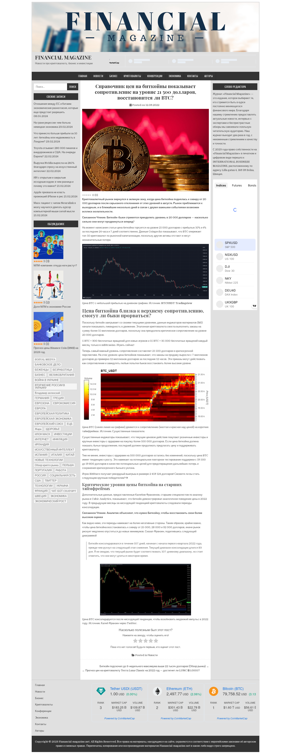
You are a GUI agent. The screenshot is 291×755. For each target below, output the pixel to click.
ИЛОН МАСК (42, 434)
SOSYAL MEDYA (45, 359)
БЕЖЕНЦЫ (42, 369)
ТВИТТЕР (51, 480)
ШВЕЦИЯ (40, 496)
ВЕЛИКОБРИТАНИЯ (61, 374)
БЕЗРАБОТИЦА (62, 369)
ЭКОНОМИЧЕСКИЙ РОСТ (50, 501)
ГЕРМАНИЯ (42, 398)
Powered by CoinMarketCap (119, 718)
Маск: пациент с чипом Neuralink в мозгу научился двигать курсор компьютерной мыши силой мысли (55, 207)
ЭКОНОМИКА (58, 496)
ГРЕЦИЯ (58, 398)
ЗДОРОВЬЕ (52, 429)
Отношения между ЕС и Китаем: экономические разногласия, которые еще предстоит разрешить (56, 108)
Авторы (208, 76)
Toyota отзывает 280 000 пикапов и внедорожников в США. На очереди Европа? (55, 152)
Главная (82, 76)
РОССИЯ (40, 475)
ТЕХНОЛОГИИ (43, 485)
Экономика (175, 76)
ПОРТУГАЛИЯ (43, 470)
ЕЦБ (69, 423)
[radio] (135, 641)
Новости (98, 76)
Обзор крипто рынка (46, 465)
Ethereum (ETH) (179, 688)
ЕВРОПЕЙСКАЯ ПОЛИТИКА (52, 413)
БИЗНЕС (40, 374)
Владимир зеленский (47, 392)
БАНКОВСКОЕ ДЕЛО (48, 364)
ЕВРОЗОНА (42, 403)
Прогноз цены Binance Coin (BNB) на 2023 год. (56, 350)
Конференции (154, 76)
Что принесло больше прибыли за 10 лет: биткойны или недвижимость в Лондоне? (55, 137)
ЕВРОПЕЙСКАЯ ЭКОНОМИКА (53, 418)
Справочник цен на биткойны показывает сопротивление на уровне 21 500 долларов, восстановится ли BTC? (145, 91)
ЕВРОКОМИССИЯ (64, 403)
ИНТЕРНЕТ (42, 439)
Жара (38, 429)
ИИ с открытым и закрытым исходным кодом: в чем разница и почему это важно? (53, 181)
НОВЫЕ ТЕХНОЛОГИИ (49, 460)
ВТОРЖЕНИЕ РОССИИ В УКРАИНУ (50, 386)
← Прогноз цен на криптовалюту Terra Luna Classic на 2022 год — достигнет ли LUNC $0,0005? (141, 670)
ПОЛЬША (68, 465)
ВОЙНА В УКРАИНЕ (47, 380)
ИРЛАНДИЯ (42, 444)
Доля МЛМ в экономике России (52, 306)
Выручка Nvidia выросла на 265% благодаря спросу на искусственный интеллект (55, 167)
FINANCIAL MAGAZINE (63, 57)
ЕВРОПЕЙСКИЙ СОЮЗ (49, 423)
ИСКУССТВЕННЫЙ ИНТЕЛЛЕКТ (54, 449)
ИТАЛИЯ (56, 454)
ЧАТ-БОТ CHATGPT (63, 490)
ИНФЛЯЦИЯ (60, 439)
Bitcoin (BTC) (233, 688)
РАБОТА (61, 470)
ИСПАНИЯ (41, 454)
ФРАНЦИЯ (41, 490)
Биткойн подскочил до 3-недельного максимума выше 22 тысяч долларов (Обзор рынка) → (154, 666)
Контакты (192, 76)
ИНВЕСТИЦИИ (63, 434)
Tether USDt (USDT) (126, 688)
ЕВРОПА (40, 408)
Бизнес (113, 76)
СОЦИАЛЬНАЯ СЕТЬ (62, 475)
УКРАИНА (62, 485)
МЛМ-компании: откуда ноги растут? (55, 265)
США (38, 480)
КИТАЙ (70, 454)
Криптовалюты (132, 76)
